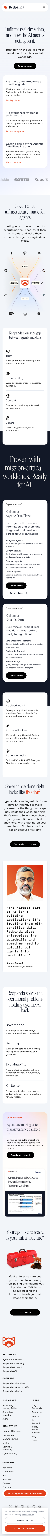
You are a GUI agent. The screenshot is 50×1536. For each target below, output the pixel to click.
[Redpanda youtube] (39, 1506)
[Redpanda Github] (34, 1506)
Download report (20, 1155)
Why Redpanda (37, 1407)
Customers (8, 1471)
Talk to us (25, 1312)
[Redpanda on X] (10, 1506)
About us (7, 1467)
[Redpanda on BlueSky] (16, 1506)
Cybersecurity (10, 1453)
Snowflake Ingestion (8, 1413)
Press (5, 1475)
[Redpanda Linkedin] (22, 1506)
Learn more (16, 585)
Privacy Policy (28, 1514)
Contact (7, 1487)
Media (6, 1442)
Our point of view (25, 844)
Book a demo (25, 66)
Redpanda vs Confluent (14, 1383)
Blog (34, 1436)
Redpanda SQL (10, 1371)
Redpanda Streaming (13, 1363)
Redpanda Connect (12, 1367)
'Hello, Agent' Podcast (36, 1429)
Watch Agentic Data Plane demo (25, 1493)
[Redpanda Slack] (28, 1506)
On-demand (36, 1421)
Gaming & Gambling (7, 1448)
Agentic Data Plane (12, 1359)
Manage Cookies (25, 1520)
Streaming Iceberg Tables (10, 1407)
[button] (44, 7)
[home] (14, 7)
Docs (34, 1440)
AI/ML (5, 1419)
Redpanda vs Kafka (12, 1391)
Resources (37, 1412)
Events (35, 1416)
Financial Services (12, 1431)
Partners (7, 1479)
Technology (9, 1435)
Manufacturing (10, 1438)
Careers (6, 1483)
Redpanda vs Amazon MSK (16, 1387)
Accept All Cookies (24, 1528)
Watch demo (16, 592)
